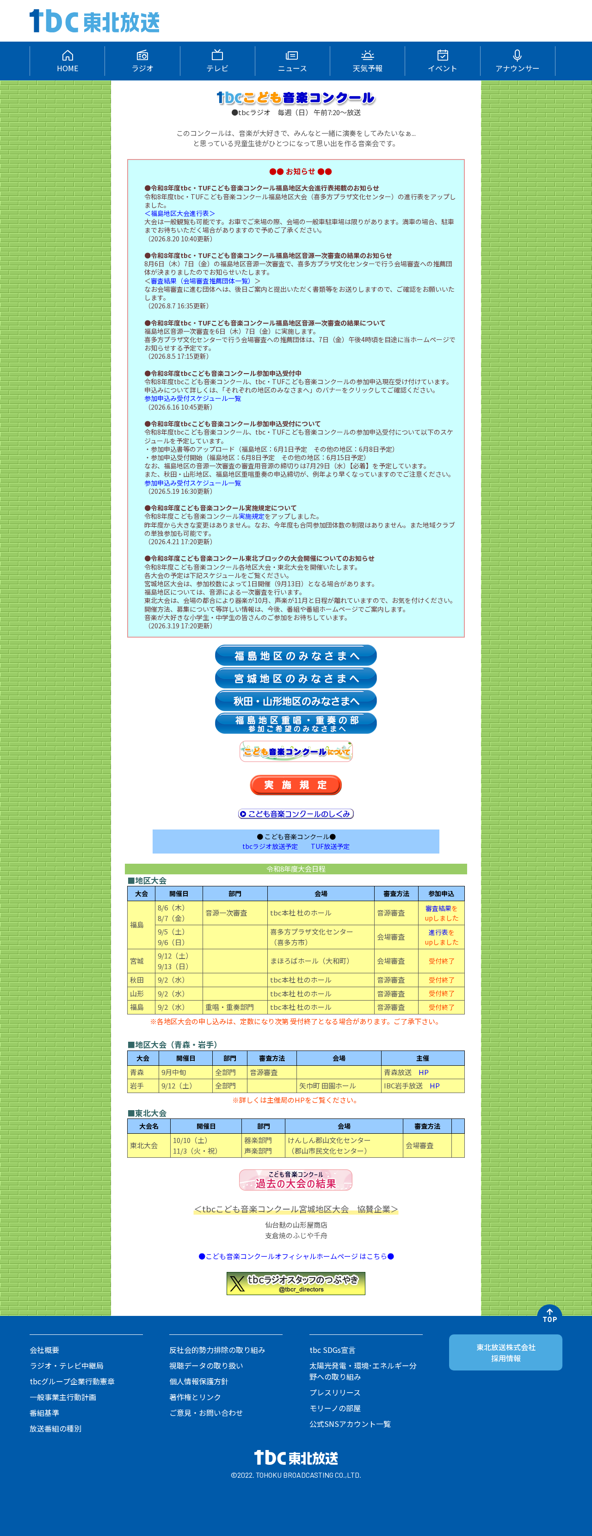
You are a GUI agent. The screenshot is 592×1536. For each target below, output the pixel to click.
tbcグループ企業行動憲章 (72, 1381)
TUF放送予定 (330, 846)
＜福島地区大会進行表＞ (180, 213)
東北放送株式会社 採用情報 (506, 1352)
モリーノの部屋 (335, 1407)
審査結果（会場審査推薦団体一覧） (202, 280)
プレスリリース (335, 1392)
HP (424, 1072)
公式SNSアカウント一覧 (350, 1423)
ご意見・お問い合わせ (206, 1412)
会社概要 (44, 1349)
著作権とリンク (195, 1396)
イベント (442, 68)
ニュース (292, 68)
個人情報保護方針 (198, 1381)
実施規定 (252, 516)
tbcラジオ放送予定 (270, 846)
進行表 (438, 932)
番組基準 (44, 1412)
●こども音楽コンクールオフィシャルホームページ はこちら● (296, 1256)
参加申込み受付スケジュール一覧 (192, 398)
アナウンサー (517, 68)
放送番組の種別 (55, 1428)
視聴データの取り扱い (206, 1365)
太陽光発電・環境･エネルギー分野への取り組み (363, 1371)
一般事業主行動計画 (63, 1396)
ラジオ (142, 68)
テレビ (217, 68)
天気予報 (367, 68)
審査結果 (438, 908)
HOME (67, 68)
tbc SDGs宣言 (332, 1349)
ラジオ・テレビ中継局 (67, 1365)
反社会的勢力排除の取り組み (217, 1349)
